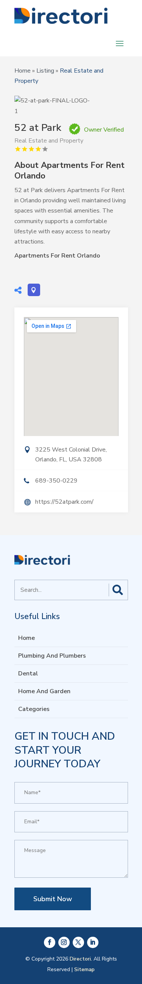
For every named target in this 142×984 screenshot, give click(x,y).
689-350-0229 (56, 480)
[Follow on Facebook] (49, 942)
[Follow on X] (78, 942)
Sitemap (84, 969)
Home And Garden (44, 691)
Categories (34, 709)
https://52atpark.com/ (64, 502)
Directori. (81, 958)
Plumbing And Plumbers (52, 656)
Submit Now (52, 898)
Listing (45, 71)
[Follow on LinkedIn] (92, 942)
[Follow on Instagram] (64, 942)
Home (22, 71)
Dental (28, 673)
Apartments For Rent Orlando (57, 255)
